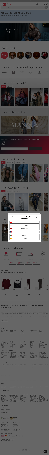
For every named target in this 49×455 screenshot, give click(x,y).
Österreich (24, 225)
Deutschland (25, 228)
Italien (24, 235)
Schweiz (24, 222)
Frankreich (24, 231)
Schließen (40, 214)
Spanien (24, 238)
